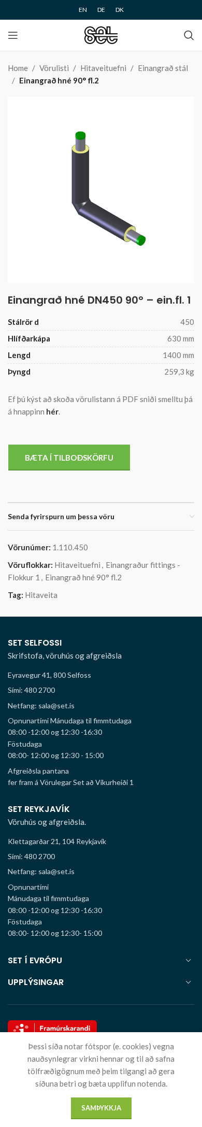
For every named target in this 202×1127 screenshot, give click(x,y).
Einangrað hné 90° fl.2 (59, 80)
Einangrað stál (163, 68)
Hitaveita (41, 595)
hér (52, 411)
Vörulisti (54, 68)
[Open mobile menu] (13, 35)
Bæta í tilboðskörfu (69, 457)
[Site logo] (101, 34)
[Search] (189, 35)
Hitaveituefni (103, 68)
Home (18, 68)
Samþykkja (101, 1108)
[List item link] (101, 690)
